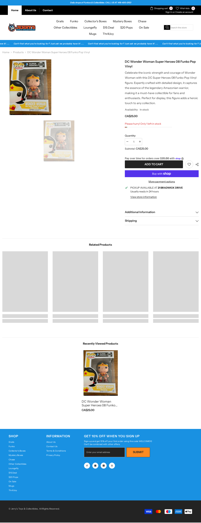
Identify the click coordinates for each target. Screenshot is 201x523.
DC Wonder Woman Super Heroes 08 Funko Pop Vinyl (98, 403)
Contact (48, 10)
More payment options (162, 181)
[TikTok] (104, 466)
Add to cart (153, 164)
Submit (138, 452)
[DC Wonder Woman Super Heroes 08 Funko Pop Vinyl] (100, 373)
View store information (143, 196)
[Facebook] (87, 466)
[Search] (178, 27)
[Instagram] (95, 466)
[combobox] (178, 27)
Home (14, 10)
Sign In (169, 12)
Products (18, 52)
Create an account (184, 12)
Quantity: (130, 135)
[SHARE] (196, 164)
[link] (189, 164)
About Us (30, 10)
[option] (59, 141)
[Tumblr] (112, 466)
